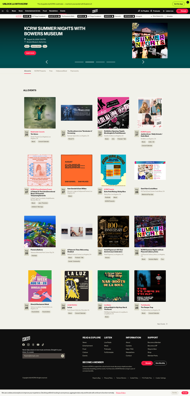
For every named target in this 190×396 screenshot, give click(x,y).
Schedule (170, 16)
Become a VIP (152, 346)
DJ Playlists (145, 11)
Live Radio (107, 342)
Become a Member (154, 342)
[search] (8, 11)
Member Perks (153, 356)
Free (45, 46)
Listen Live (169, 11)
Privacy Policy (107, 378)
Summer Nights (36, 46)
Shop (149, 352)
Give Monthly (160, 363)
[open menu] (3, 11)
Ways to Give (152, 349)
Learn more (30, 53)
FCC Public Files (146, 378)
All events (27, 71)
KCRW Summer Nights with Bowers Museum (54, 31)
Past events (74, 71)
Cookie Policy (133, 378)
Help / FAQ (129, 349)
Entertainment (88, 346)
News (21, 11)
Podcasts (156, 11)
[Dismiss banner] (187, 2)
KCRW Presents (40, 71)
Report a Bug (96, 378)
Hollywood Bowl (61, 71)
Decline (174, 393)
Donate (183, 11)
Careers (129, 346)
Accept (185, 393)
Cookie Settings (161, 378)
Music (14, 11)
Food (45, 11)
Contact (129, 356)
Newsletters (53, 11)
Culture (85, 352)
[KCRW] (26, 341)
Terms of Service (120, 378)
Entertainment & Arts (32, 11)
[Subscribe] (62, 355)
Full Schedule (108, 352)
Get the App (178, 4)
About (128, 342)
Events (62, 11)
